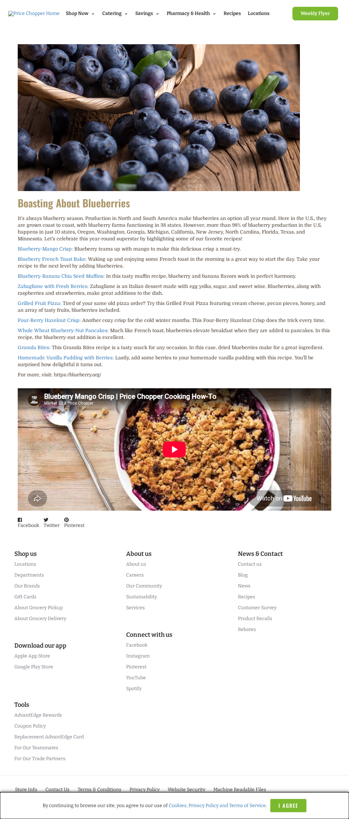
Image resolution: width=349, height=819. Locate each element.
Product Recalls (255, 618)
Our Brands (27, 586)
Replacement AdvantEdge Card (49, 737)
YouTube (136, 678)
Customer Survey (257, 608)
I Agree (288, 805)
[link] (315, 13)
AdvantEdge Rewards (38, 715)
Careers (135, 575)
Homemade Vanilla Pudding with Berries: (66, 357)
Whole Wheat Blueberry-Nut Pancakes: (63, 330)
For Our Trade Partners (39, 759)
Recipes (232, 13)
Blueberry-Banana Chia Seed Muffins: (61, 276)
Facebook (137, 645)
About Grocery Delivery (40, 618)
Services (135, 608)
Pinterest (136, 667)
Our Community (144, 586)
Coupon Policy (30, 726)
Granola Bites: (34, 347)
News (244, 586)
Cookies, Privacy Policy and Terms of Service (217, 805)
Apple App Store (32, 656)
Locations (259, 13)
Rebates (247, 629)
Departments (29, 575)
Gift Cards (25, 597)
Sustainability (141, 597)
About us (136, 564)
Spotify (133, 689)
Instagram (138, 656)
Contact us (250, 564)
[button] (28, 523)
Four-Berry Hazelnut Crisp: (49, 320)
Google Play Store (33, 667)
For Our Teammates (36, 748)
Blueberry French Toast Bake (51, 259)
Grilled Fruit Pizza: (39, 303)
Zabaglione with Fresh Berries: (53, 286)
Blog (243, 575)
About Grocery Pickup (38, 608)
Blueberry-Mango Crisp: (45, 249)
